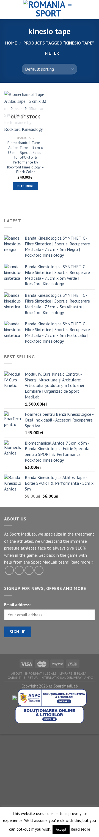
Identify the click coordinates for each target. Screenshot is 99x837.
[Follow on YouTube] (38, 570)
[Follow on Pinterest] (29, 570)
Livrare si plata (73, 673)
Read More (80, 829)
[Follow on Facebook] (9, 570)
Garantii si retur (23, 677)
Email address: (17, 604)
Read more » (82, 562)
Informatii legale (40, 673)
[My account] (83, 10)
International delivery (61, 677)
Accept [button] (61, 829)
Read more (25, 186)
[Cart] (92, 10)
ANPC (88, 677)
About (17, 673)
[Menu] (7, 9)
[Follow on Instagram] (19, 570)
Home (11, 43)
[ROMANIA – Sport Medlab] (48, 9)
